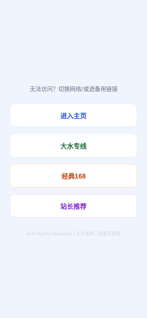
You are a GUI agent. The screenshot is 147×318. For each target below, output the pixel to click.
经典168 (74, 176)
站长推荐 (73, 206)
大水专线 (73, 146)
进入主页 (73, 116)
